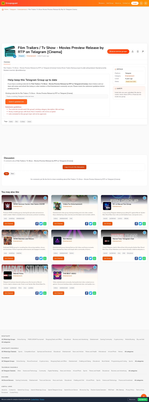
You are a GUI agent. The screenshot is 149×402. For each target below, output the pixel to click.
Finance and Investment (125, 380)
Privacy (42, 399)
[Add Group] (144, 397)
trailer (11, 121)
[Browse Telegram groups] (14, 56)
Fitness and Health (91, 352)
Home (6, 9)
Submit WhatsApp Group (38, 390)
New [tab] (12, 174)
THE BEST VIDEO (69, 274)
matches (19, 253)
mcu (119, 253)
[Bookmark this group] (138, 51)
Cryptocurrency (118, 339)
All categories (6, 342)
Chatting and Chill (79, 380)
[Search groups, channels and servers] (141, 3)
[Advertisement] (62, 27)
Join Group (107, 224)
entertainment (20, 218)
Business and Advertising (80, 339)
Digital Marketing (53, 371)
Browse (102, 3)
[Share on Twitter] (41, 223)
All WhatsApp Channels (9, 352)
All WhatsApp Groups (8, 339)
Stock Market (105, 361)
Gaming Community (106, 339)
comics (120, 218)
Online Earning (21, 339)
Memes (120, 352)
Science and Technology (30, 371)
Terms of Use (140, 390)
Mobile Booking (130, 339)
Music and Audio (58, 380)
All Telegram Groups (8, 361)
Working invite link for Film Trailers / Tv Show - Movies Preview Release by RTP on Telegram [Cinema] (39, 93)
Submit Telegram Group (55, 390)
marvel (105, 218)
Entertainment (22, 9)
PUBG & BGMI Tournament (36, 339)
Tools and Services (45, 380)
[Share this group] (133, 51)
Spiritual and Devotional (44, 352)
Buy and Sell (140, 339)
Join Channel (9, 224)
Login (135, 3)
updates (30, 288)
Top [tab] (6, 174)
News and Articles (78, 352)
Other (19, 371)
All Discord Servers (8, 380)
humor (71, 253)
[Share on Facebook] (37, 223)
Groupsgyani (12, 3)
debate (126, 218)
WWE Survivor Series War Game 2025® (29, 204)
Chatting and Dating (85, 361)
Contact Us (12, 390)
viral (71, 218)
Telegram (13, 9)
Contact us (126, 3)
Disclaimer (5, 393)
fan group (130, 253)
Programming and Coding (119, 361)
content (72, 288)
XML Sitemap (120, 390)
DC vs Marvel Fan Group (122, 204)
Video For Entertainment (72, 204)
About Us (4, 390)
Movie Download (32, 361)
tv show (23, 121)
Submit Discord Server (71, 390)
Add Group (109, 3)
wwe (5, 218)
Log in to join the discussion (74, 167)
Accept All (142, 399)
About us (118, 3)
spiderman (112, 218)
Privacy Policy (130, 390)
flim (17, 121)
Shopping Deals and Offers (54, 339)
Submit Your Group (23, 390)
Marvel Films (18, 274)
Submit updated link (16, 102)
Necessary (132, 399)
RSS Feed (111, 390)
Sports (20, 352)
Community (42, 371)
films (20, 288)
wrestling (11, 218)
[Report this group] (143, 51)
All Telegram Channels (9, 371)
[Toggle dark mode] (145, 3)
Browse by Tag (84, 390)
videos (56, 218)
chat (124, 253)
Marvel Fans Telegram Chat (123, 239)
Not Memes (67, 239)
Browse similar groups (118, 51)
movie (29, 121)
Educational (67, 339)
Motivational (102, 352)
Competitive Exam (29, 352)
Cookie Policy (14, 393)
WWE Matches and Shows (23, 239)
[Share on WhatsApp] (44, 223)
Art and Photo (112, 352)
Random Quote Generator (98, 390)
